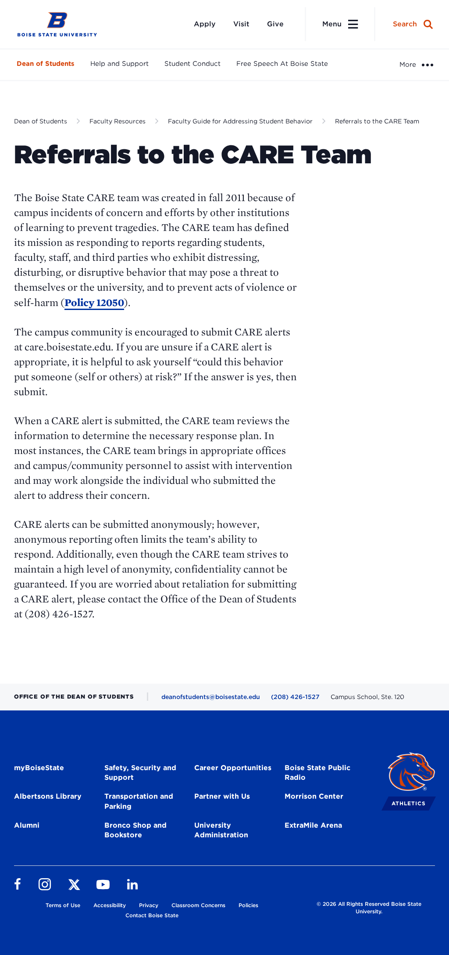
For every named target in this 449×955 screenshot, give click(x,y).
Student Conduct (192, 64)
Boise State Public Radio (317, 773)
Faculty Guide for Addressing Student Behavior (240, 121)
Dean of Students (46, 64)
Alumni (26, 825)
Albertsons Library (48, 796)
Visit (241, 24)
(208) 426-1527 (295, 696)
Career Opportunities (232, 768)
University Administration (221, 830)
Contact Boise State (151, 915)
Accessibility (109, 905)
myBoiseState (39, 768)
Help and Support (119, 64)
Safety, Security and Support (140, 773)
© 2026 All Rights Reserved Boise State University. (369, 908)
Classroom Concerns (198, 905)
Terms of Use (63, 905)
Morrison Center (314, 796)
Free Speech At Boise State (282, 64)
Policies (248, 905)
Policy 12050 (94, 302)
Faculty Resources (117, 121)
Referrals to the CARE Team (377, 121)
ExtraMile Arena (313, 825)
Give (275, 24)
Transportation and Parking (138, 801)
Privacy (148, 905)
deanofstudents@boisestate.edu (210, 696)
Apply (205, 24)
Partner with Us (222, 796)
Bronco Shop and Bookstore (135, 830)
